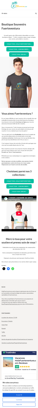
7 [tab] (18, 103)
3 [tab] (7, 103)
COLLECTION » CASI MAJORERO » (19, 49)
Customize (19, 399)
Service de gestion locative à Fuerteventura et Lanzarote (17, 339)
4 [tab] (10, 103)
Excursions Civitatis (7, 321)
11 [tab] (28, 103)
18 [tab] (16, 105)
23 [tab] (29, 105)
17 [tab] (14, 105)
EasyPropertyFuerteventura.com (11, 304)
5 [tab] (12, 103)
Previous (4, 82)
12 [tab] (31, 103)
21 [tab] (24, 105)
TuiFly (3, 332)
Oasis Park (5, 325)
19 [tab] (19, 105)
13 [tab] (33, 103)
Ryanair (4, 328)
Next (33, 82)
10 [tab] (26, 103)
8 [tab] (20, 103)
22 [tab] (27, 105)
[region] (19, 394)
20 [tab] (22, 105)
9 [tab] (23, 103)
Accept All (19, 395)
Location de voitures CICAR (9, 317)
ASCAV (4, 335)
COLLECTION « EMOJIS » (19, 54)
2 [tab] (4, 103)
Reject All (19, 404)
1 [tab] (2, 103)
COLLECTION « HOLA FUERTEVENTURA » (19, 44)
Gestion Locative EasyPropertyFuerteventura (14, 343)
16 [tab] (11, 105)
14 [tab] (36, 103)
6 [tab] (15, 103)
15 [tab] (8, 105)
